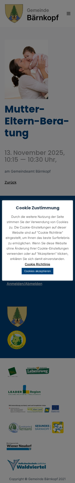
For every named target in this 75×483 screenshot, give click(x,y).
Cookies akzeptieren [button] (37, 271)
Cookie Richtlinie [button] (37, 264)
